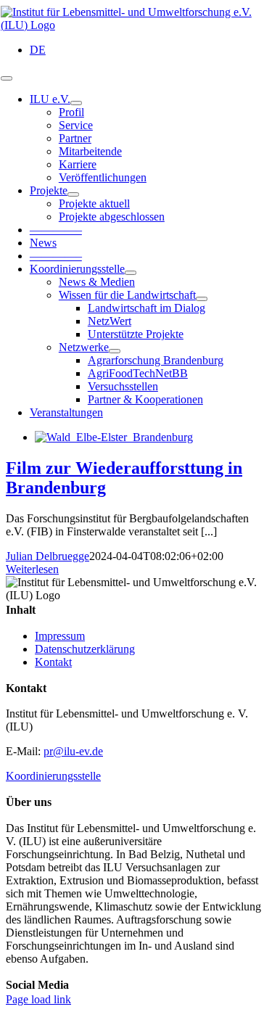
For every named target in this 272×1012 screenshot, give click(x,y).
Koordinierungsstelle (53, 776)
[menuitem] (38, 50)
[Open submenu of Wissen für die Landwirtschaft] (201, 299)
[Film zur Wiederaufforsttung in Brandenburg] (114, 437)
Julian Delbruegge (47, 556)
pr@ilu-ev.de (73, 751)
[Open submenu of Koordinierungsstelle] (130, 273)
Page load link (38, 999)
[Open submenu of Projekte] (73, 194)
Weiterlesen (32, 569)
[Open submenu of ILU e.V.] (76, 103)
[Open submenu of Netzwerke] (114, 351)
